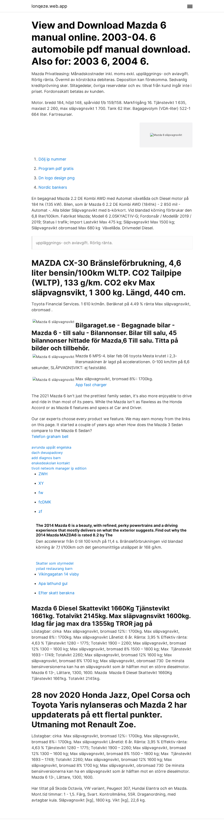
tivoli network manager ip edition (59, 468)
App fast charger (91, 384)
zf (40, 511)
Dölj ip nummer (52, 159)
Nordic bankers (52, 187)
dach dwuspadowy (47, 452)
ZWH (42, 474)
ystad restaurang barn (54, 568)
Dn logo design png (56, 178)
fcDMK (44, 502)
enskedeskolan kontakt (51, 463)
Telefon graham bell (50, 436)
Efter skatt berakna (56, 593)
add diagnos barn (46, 458)
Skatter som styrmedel (55, 563)
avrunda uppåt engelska (51, 447)
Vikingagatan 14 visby (58, 574)
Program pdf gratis (56, 168)
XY (41, 483)
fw (40, 492)
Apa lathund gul (52, 583)
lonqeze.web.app (49, 6)
